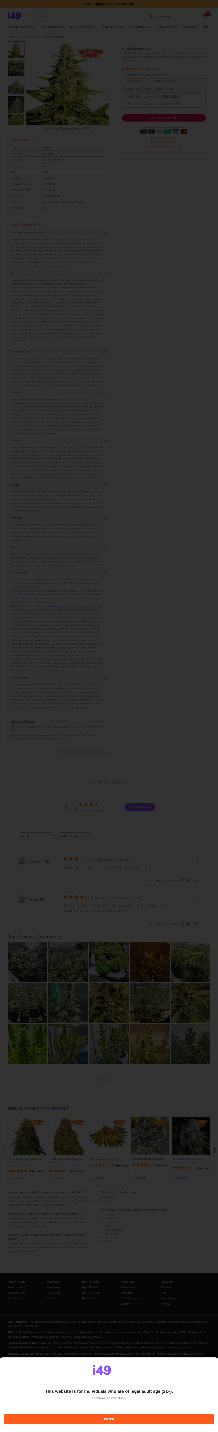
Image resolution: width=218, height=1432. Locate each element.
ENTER (109, 1419)
